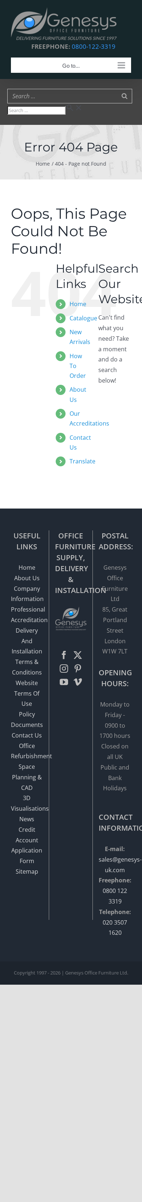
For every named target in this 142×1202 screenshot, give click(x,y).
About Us (27, 578)
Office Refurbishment (27, 751)
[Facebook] (64, 655)
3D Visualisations (27, 803)
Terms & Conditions (27, 667)
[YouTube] (64, 682)
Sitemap (27, 871)
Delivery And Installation (27, 641)
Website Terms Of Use (26, 693)
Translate (82, 461)
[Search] (124, 96)
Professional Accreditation (27, 614)
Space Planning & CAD (27, 777)
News (26, 819)
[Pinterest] (78, 668)
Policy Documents (27, 719)
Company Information (27, 594)
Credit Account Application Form (26, 845)
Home (78, 304)
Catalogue (83, 318)
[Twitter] (78, 655)
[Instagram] (64, 668)
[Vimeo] (78, 682)
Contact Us (27, 735)
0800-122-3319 (93, 46)
